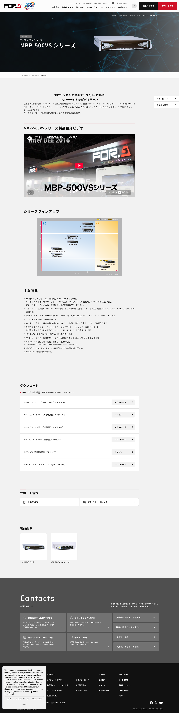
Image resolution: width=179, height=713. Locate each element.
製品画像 (44, 75)
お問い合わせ (167, 5)
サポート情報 (34, 75)
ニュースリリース (74, 3)
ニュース (102, 685)
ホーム (114, 15)
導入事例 (80, 7)
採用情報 (97, 3)
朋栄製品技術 (104, 690)
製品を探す (67, 7)
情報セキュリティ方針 (156, 709)
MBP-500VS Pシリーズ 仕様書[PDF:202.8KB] (43, 427)
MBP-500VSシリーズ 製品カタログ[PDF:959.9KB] (45, 402)
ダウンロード (24, 75)
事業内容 (55, 7)
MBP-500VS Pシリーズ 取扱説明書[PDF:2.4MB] (44, 414)
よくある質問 (87, 3)
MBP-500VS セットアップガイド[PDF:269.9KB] (44, 464)
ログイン (106, 3)
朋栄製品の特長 (82, 690)
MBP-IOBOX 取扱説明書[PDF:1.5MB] (40, 452)
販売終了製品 (135, 15)
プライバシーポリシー (140, 709)
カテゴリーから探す (54, 680)
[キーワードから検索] (134, 6)
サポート (110, 7)
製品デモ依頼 (148, 5)
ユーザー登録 (124, 690)
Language (122, 3)
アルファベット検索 (54, 690)
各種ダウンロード (82, 680)
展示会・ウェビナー (94, 7)
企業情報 (122, 7)
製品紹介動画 (81, 685)
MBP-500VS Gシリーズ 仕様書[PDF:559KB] (42, 439)
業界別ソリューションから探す (58, 685)
